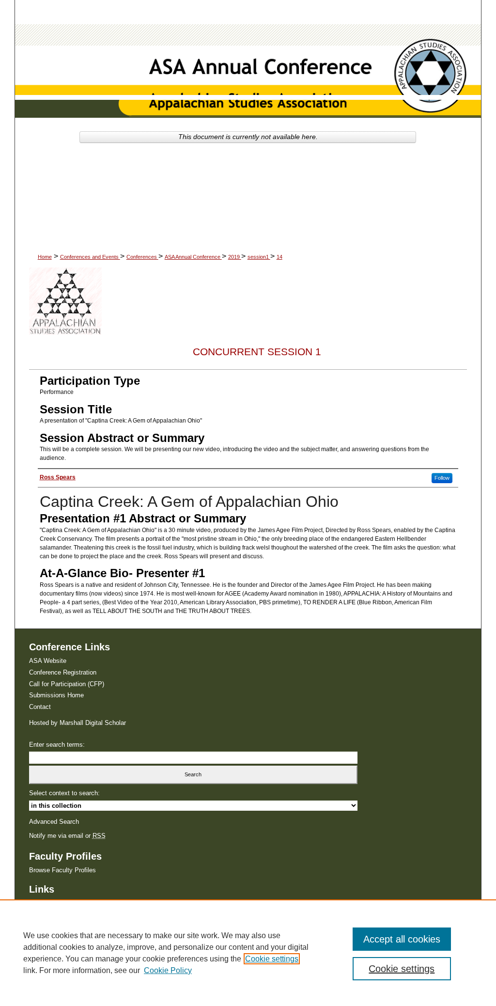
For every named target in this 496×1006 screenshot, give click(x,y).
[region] (248, 952)
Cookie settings (271, 959)
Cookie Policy (168, 970)
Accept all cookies (401, 939)
